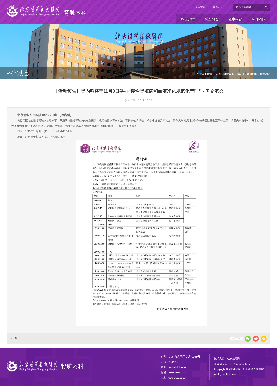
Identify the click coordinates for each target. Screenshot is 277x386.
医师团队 (259, 19)
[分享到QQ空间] (264, 339)
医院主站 (200, 7)
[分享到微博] (256, 339)
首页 (218, 74)
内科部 (240, 74)
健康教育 (235, 19)
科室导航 (228, 74)
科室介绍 (188, 19)
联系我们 (218, 7)
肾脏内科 (75, 13)
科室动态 (211, 19)
